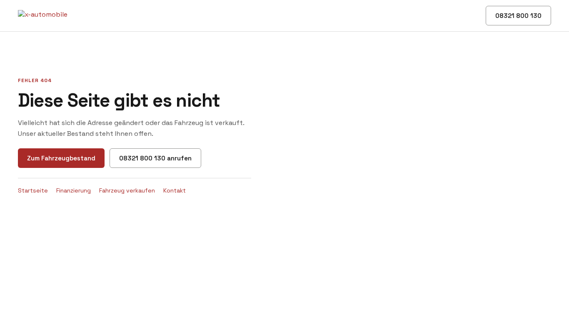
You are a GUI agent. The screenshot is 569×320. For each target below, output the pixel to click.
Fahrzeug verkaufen (127, 190)
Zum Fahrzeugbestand (61, 158)
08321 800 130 (518, 16)
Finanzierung (73, 190)
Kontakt (174, 190)
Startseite (33, 190)
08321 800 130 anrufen (155, 158)
